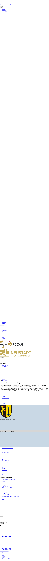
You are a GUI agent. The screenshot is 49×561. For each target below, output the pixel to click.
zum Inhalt (3, 9)
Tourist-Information (5, 540)
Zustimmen (2, 7)
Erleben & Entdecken (4, 378)
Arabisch (3, 328)
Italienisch (3, 332)
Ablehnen (2, 6)
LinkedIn (4, 521)
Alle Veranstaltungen (3, 512)
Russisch (3, 334)
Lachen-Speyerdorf (4, 380)
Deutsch (3, 326)
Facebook (1, 521)
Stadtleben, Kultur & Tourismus (6, 377)
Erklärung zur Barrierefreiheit (6, 558)
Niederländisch (4, 333)
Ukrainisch (3, 338)
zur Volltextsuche (4, 10)
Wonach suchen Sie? (3, 361)
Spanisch (3, 336)
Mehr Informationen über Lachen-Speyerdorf (35, 429)
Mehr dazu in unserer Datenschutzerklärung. (6, 4)
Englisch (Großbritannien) (5, 330)
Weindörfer (3, 379)
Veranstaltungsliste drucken (4, 506)
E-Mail (6, 521)
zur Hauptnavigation (4, 11)
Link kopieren (2, 523)
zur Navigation (4, 12)
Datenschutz (3, 557)
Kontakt (3, 555)
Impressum (3, 556)
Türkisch (3, 337)
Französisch (3, 331)
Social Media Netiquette (5, 559)
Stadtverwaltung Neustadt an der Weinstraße (9, 528)
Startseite (3, 375)
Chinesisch (3, 329)
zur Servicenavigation (5, 14)
